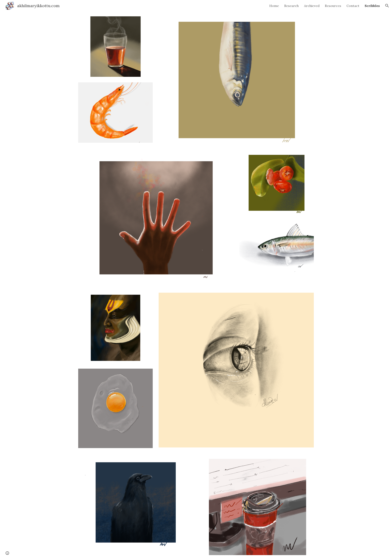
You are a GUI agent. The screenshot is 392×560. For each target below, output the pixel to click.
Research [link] (291, 6)
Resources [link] (333, 6)
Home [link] (274, 6)
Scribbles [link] (372, 6)
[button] (387, 6)
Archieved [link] (312, 6)
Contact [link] (352, 6)
